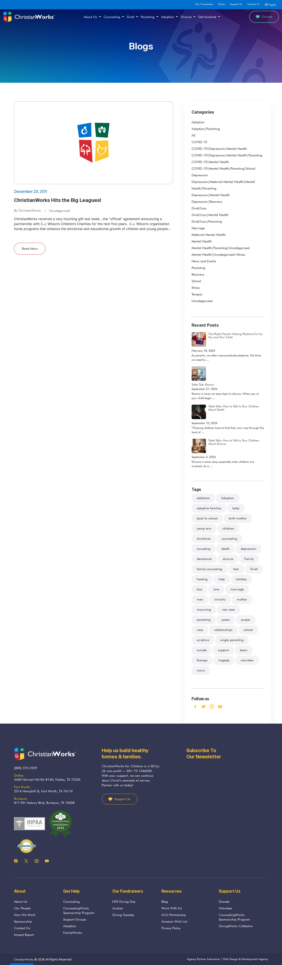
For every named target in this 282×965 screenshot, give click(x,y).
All (193, 135)
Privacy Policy (170, 928)
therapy (202, 660)
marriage (237, 589)
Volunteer (225, 908)
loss (199, 589)
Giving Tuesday (123, 915)
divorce (228, 559)
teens (243, 650)
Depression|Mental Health (211, 195)
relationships (223, 630)
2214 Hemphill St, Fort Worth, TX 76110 (43, 791)
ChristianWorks (23, 959)
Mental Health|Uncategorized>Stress (218, 255)
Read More (30, 249)
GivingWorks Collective (235, 926)
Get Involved (207, 17)
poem (226, 620)
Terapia (197, 294)
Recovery (198, 274)
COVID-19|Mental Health (210, 162)
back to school (207, 518)
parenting (204, 620)
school (248, 630)
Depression (200, 175)
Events (221, 4)
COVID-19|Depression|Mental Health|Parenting (227, 155)
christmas (204, 539)
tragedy (224, 660)
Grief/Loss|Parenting (207, 221)
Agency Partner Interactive (203, 959)
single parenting (232, 640)
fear (236, 569)
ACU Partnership (173, 915)
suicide (202, 650)
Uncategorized (59, 211)
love (216, 589)
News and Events (204, 261)
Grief (130, 17)
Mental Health (202, 241)
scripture (203, 640)
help (222, 579)
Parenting (147, 17)
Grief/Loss (199, 208)
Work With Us (171, 908)
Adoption (167, 17)
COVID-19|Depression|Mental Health (219, 149)
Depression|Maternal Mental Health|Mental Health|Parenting (223, 185)
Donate (267, 17)
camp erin (204, 528)
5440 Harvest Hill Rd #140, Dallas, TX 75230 (47, 780)
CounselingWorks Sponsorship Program (79, 910)
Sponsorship (23, 921)
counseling (229, 539)
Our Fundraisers (204, 4)
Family (249, 559)
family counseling (209, 569)
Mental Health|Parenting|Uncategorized (221, 248)
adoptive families (209, 508)
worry (201, 670)
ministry (220, 599)
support (223, 650)
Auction (117, 908)
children (228, 528)
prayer (245, 620)
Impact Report (24, 935)
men (200, 599)
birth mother (238, 518)
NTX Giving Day (123, 902)
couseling (203, 549)
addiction (203, 498)
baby (235, 508)
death (226, 549)
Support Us (236, 4)
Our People (22, 908)
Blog (164, 902)
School (196, 281)
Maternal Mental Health (209, 235)
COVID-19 (199, 142)
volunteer (247, 660)
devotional (204, 559)
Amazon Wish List (174, 921)
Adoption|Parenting (206, 129)
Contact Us (253, 4)
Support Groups (74, 919)
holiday (241, 579)
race (200, 630)
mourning (204, 609)
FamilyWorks (72, 933)
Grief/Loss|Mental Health (210, 215)
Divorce (186, 17)
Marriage (198, 228)
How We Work (24, 915)
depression (248, 549)
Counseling (112, 17)
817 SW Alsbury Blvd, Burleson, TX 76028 (44, 803)
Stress (196, 288)
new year (228, 609)
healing (202, 579)
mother (242, 599)
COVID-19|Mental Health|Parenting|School (223, 168)
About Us (90, 17)
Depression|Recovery (207, 202)
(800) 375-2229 (25, 768)
